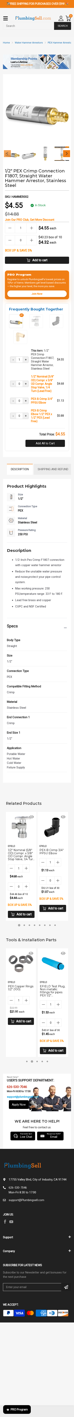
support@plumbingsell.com (23, 1096)
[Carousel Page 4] (34, 925)
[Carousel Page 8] (55, 925)
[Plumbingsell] (33, 18)
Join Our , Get (29, 219)
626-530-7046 (18, 1187)
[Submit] (66, 1287)
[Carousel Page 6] (45, 925)
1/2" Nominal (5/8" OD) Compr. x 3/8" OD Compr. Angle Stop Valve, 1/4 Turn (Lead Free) (42, 384)
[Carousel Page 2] (24, 925)
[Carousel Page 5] (39, 925)
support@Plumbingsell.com (26, 1200)
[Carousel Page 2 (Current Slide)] (32, 1061)
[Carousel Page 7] (50, 925)
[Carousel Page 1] (27, 1061)
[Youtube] (11, 1222)
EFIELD (11, 846)
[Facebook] (5, 1222)
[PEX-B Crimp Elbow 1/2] (20, 342)
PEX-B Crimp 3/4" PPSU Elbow (42, 400)
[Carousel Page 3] (29, 925)
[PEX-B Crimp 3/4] (56, 326)
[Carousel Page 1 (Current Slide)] (19, 925)
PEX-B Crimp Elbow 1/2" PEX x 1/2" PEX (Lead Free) (41, 416)
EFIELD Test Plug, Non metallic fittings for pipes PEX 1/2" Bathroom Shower (52, 992)
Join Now (37, 293)
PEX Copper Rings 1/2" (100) (20, 988)
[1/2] (36, 326)
